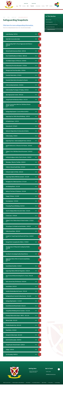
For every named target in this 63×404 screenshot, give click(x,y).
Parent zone (14, 17)
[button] (59, 369)
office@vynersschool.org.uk (50, 374)
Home (4, 17)
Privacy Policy (50, 382)
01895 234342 (48, 371)
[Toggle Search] (45, 3)
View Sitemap (28, 382)
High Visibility (44, 382)
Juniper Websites (21, 382)
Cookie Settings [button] (57, 382)
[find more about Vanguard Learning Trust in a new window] (57, 4)
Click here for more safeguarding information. (18, 25)
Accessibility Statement (36, 382)
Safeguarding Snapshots (23, 17)
